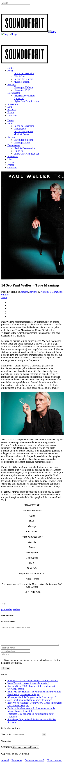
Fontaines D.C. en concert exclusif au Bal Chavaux (32, 680)
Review (33, 292)
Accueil (5, 760)
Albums (24, 292)
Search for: (6, 734)
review (16, 609)
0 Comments (56, 292)
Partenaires (16, 760)
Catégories (6, 747)
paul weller (6, 609)
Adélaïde (45, 292)
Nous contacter (54, 760)
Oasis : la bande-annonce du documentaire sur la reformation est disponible (31, 709)
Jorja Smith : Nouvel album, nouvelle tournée (29, 700)
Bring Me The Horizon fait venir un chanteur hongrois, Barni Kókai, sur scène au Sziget (34, 693)
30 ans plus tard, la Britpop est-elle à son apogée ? (31, 697)
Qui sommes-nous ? (34, 760)
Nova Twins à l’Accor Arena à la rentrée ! (28, 683)
